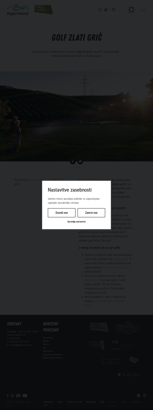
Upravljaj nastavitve (76, 221)
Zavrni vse (91, 212)
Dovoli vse (62, 212)
